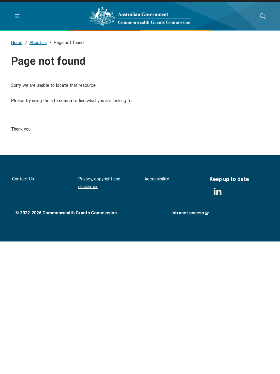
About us (38, 42)
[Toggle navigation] (17, 16)
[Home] (140, 16)
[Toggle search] (262, 16)
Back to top (264, 358)
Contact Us (23, 179)
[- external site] (217, 191)
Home (16, 42)
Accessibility (156, 179)
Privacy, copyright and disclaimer (99, 182)
